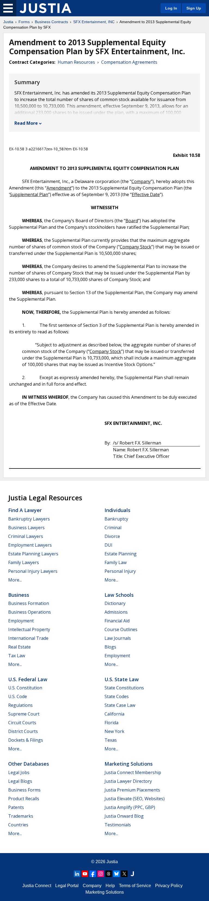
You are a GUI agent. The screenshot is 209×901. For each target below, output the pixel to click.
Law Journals (117, 638)
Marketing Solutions (128, 763)
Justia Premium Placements (132, 790)
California (114, 714)
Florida (111, 723)
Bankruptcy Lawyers (29, 519)
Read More (26, 123)
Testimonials (117, 825)
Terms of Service (135, 885)
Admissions (116, 612)
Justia (8, 22)
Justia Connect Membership (132, 772)
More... (15, 580)
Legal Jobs (18, 772)
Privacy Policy (169, 885)
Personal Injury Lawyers (32, 571)
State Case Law (119, 705)
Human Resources (76, 62)
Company (92, 885)
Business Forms (24, 790)
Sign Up (193, 8)
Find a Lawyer (25, 510)
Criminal (112, 528)
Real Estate (19, 647)
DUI (108, 545)
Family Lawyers (23, 562)
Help (110, 885)
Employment (21, 621)
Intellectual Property (29, 629)
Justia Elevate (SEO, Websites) (134, 799)
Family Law (115, 562)
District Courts (23, 731)
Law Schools (119, 595)
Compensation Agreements (129, 62)
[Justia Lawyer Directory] (132, 873)
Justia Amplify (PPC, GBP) (129, 807)
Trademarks (20, 816)
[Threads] (108, 873)
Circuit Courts (22, 723)
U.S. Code (17, 696)
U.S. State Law (121, 679)
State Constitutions (124, 688)
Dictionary (114, 603)
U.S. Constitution (25, 688)
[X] (124, 873)
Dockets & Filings (25, 740)
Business (18, 595)
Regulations (20, 705)
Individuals (117, 510)
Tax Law (16, 656)
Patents (16, 807)
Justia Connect (36, 885)
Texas (110, 740)
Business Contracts (51, 22)
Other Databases (28, 763)
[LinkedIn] (77, 873)
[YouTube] (85, 873)
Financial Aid (117, 621)
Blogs (110, 647)
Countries (18, 825)
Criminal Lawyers (25, 536)
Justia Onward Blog (124, 816)
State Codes (116, 696)
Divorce (112, 536)
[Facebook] (93, 873)
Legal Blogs (20, 781)
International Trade (28, 638)
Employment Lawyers (30, 545)
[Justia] (45, 8)
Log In (171, 8)
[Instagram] (100, 873)
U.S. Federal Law (27, 679)
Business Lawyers (26, 528)
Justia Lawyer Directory (128, 781)
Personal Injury (120, 571)
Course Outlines (120, 629)
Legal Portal (67, 885)
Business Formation (28, 603)
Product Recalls (23, 799)
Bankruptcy (116, 519)
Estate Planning (120, 554)
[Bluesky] (116, 873)
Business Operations (29, 612)
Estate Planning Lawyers (33, 554)
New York (114, 731)
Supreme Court (23, 714)
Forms (24, 22)
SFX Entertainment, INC (94, 22)
